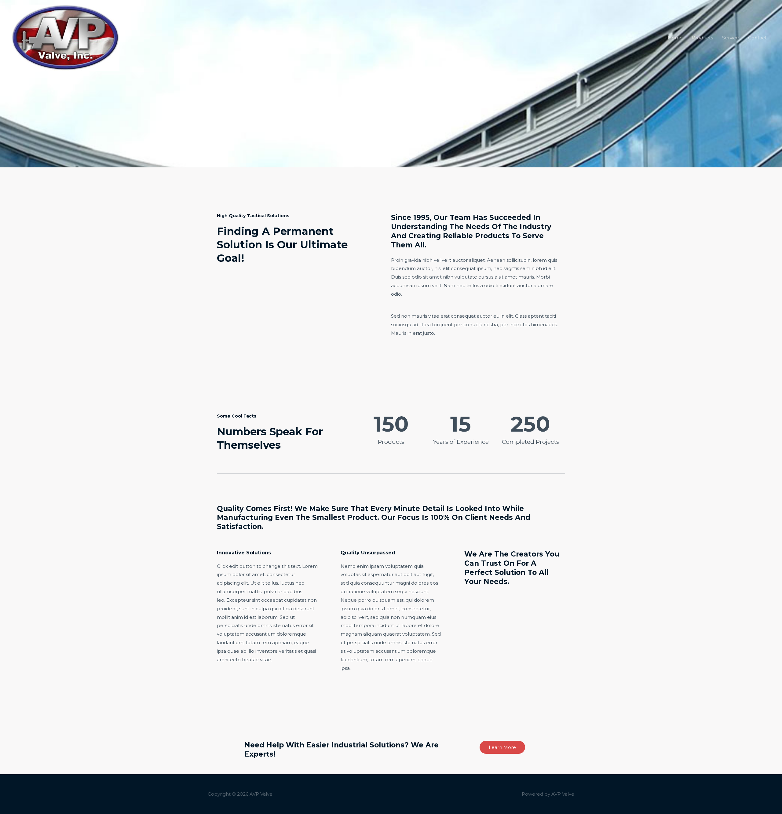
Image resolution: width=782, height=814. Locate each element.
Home (675, 38)
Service (730, 38)
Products (702, 38)
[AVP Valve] (65, 37)
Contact (757, 38)
